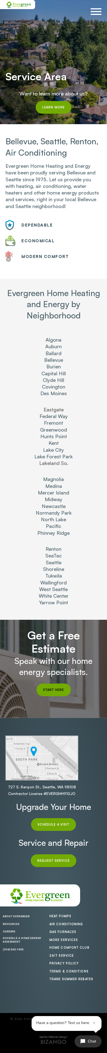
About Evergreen (16, 916)
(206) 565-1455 (13, 949)
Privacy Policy (64, 963)
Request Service (53, 861)
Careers (9, 931)
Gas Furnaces (62, 932)
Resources (11, 924)
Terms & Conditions (69, 971)
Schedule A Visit (54, 824)
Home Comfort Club (69, 948)
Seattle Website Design (53, 1036)
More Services (63, 940)
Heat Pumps (60, 916)
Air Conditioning (66, 924)
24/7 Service (61, 956)
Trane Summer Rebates (71, 979)
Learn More (53, 107)
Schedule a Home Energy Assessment (22, 940)
